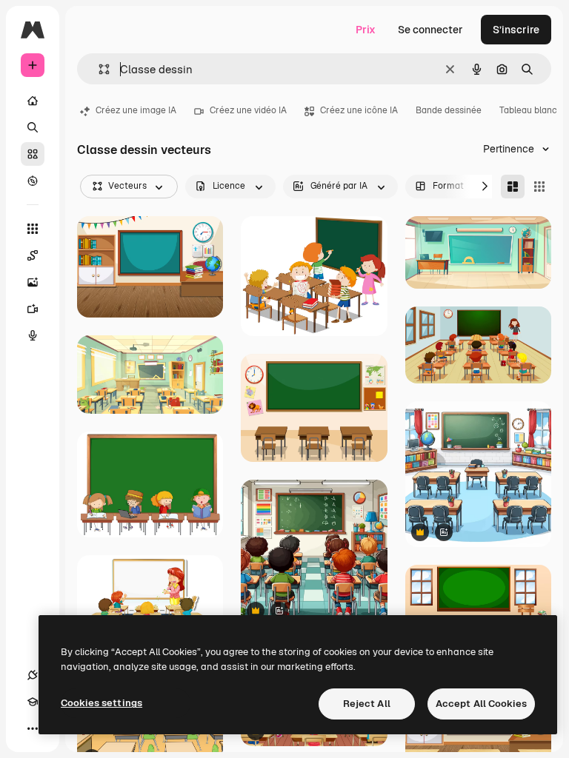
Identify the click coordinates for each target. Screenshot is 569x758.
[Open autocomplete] (98, 69)
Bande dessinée (449, 110)
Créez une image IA (136, 110)
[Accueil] (32, 101)
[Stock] (32, 154)
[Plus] (32, 728)
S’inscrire (516, 29)
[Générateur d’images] (32, 282)
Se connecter (430, 29)
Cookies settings (101, 703)
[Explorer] (32, 180)
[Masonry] (513, 186)
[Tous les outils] (32, 229)
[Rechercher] (32, 127)
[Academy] (32, 702)
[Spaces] (32, 255)
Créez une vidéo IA (248, 110)
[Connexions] (32, 675)
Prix (366, 29)
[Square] (539, 186)
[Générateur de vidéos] (32, 309)
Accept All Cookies (481, 703)
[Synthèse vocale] (32, 335)
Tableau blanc (528, 110)
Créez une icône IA (359, 110)
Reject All (366, 703)
